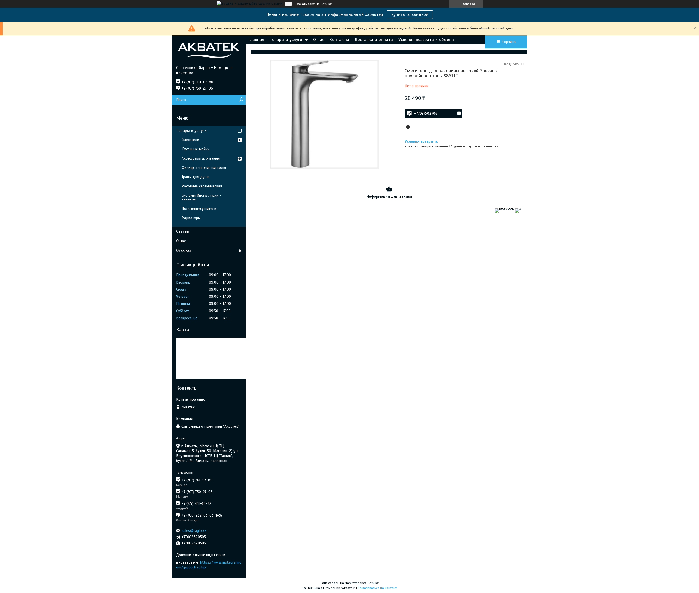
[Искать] (241, 100)
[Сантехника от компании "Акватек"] (209, 50)
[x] (518, 208)
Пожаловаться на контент (377, 588)
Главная (256, 39)
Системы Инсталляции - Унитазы (201, 197)
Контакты (339, 39)
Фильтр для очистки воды (204, 167)
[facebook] (504, 208)
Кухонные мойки (195, 149)
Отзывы (183, 250)
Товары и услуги (286, 39)
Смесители (190, 139)
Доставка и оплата (373, 39)
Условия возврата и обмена (426, 39)
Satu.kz (373, 583)
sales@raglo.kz (194, 530)
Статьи (182, 231)
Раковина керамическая (202, 186)
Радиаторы (191, 218)
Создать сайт (305, 4)
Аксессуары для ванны (201, 158)
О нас (318, 39)
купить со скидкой (409, 14)
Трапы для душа (195, 177)
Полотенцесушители (199, 208)
